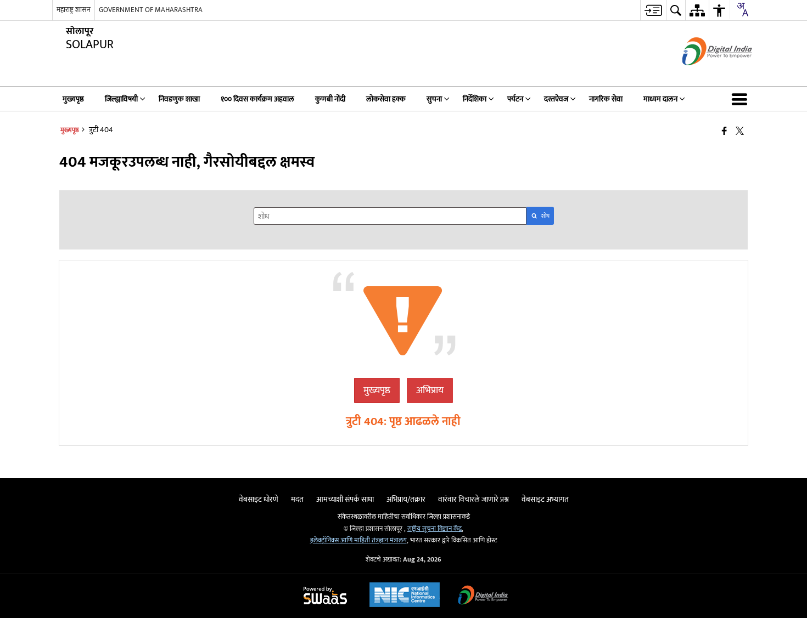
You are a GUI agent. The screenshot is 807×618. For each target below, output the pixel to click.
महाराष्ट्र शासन (74, 10)
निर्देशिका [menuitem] (474, 99)
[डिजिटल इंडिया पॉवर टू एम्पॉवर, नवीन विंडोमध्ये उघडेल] (483, 596)
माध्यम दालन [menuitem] (660, 99)
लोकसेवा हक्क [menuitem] (386, 99)
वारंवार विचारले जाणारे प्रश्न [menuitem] (473, 499)
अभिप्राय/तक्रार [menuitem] (405, 499)
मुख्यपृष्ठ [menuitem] (73, 99)
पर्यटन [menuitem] (515, 99)
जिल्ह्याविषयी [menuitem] (121, 99)
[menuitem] (653, 10)
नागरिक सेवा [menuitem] (606, 99)
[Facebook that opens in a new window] (724, 131)
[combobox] (742, 9)
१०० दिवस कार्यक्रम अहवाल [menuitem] (257, 99)
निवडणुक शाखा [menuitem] (179, 99)
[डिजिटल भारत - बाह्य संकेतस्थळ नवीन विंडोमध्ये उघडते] (703, 75)
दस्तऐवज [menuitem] (556, 99)
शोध (545, 216)
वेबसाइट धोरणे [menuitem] (258, 499)
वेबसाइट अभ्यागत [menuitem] (545, 499)
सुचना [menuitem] (434, 99)
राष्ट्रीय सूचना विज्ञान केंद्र (434, 529)
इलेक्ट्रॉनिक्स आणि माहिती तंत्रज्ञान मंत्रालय (358, 540)
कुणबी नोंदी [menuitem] (330, 99)
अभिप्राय (430, 390)
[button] (741, 99)
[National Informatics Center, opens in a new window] (404, 596)
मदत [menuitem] (297, 499)
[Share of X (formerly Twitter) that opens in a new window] (740, 131)
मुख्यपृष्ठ (376, 390)
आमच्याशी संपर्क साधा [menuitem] (345, 499)
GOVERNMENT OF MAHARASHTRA (151, 10)
